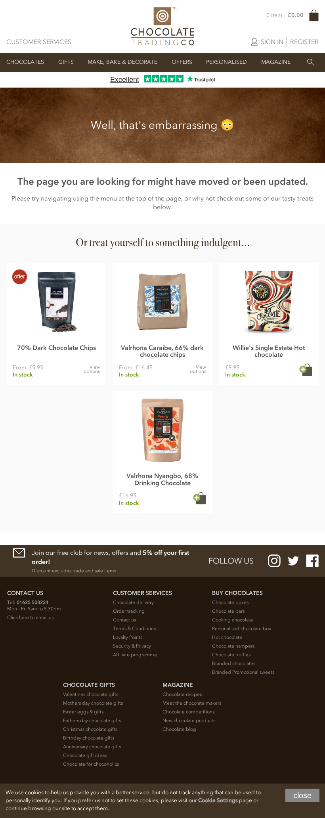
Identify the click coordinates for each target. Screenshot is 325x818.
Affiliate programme (135, 654)
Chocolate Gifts (89, 685)
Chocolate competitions (188, 712)
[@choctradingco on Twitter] (293, 560)
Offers (182, 62)
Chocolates (25, 62)
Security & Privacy (132, 646)
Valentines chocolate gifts (90, 694)
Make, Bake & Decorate (122, 62)
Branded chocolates (233, 663)
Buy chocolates (237, 593)
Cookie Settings (218, 800)
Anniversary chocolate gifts (92, 746)
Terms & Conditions (134, 628)
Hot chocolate (227, 637)
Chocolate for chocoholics (91, 764)
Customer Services (38, 42)
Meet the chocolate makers (191, 703)
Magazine (276, 62)
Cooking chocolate (232, 620)
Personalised (226, 62)
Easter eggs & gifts (83, 712)
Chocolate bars (228, 611)
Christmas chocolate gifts (90, 729)
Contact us (124, 620)
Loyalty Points (127, 637)
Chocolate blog (179, 729)
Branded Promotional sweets (243, 672)
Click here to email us (30, 617)
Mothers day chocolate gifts (93, 703)
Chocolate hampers (233, 646)
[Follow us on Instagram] (274, 560)
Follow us (231, 561)
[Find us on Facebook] (312, 560)
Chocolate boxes (230, 602)
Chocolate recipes (182, 694)
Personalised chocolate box (241, 628)
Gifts (66, 62)
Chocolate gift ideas (85, 755)
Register (304, 42)
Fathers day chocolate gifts (92, 720)
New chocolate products (188, 720)
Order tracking (129, 611)
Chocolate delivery (133, 602)
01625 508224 (32, 602)
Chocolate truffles (231, 654)
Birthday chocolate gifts (88, 738)
